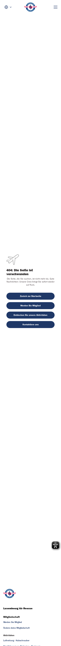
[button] (8, 7)
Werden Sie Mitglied (30, 305)
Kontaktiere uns (31, 324)
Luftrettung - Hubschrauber (16, 640)
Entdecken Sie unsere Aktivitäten (30, 315)
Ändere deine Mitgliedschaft (16, 628)
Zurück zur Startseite (30, 296)
